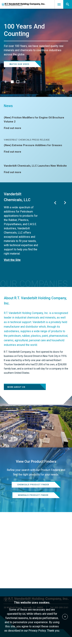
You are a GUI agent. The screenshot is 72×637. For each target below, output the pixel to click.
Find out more (12, 128)
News (8, 106)
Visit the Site (12, 260)
